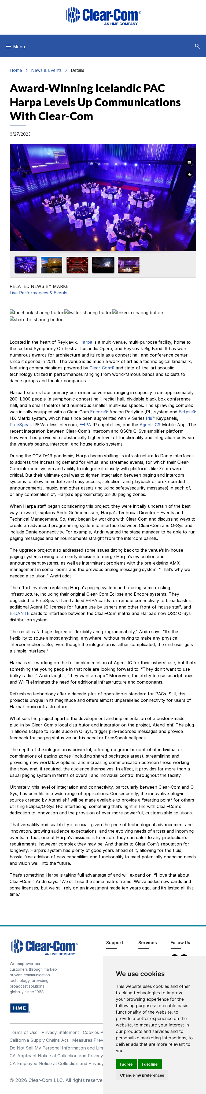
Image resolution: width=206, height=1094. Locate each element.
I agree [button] (126, 1064)
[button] (197, 46)
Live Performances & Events (38, 292)
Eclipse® (187, 411)
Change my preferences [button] (142, 1075)
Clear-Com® (102, 367)
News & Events (46, 70)
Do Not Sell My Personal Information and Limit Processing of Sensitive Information (94, 1048)
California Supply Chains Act (39, 1040)
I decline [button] (149, 1064)
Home (16, 70)
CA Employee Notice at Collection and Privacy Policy (63, 1063)
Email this (189, 162)
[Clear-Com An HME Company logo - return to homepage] (44, 947)
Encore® (99, 411)
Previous (16, 196)
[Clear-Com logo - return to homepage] (103, 16)
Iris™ (150, 418)
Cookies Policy (98, 1032)
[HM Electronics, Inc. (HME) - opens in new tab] (20, 1007)
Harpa (85, 342)
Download (189, 174)
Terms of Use (24, 1032)
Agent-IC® (150, 424)
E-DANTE (20, 613)
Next (190, 196)
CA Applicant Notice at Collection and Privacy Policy (63, 1055)
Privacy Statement (60, 1032)
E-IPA (85, 424)
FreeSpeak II (23, 424)
